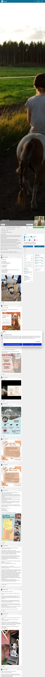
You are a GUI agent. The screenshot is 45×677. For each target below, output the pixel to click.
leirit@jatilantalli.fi (3, 627)
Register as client (39, 227)
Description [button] (25, 246)
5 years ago (20, 545)
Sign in (28, 227)
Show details (38, 341)
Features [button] (25, 248)
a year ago (20, 305)
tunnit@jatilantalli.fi (34, 236)
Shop (12, 224)
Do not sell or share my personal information (13, 344)
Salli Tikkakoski (5, 257)
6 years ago (20, 589)
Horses (15, 224)
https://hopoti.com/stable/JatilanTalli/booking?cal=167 (8, 563)
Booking (8, 224)
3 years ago (20, 464)
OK (32, 344)
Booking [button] (39, 246)
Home (3, 224)
